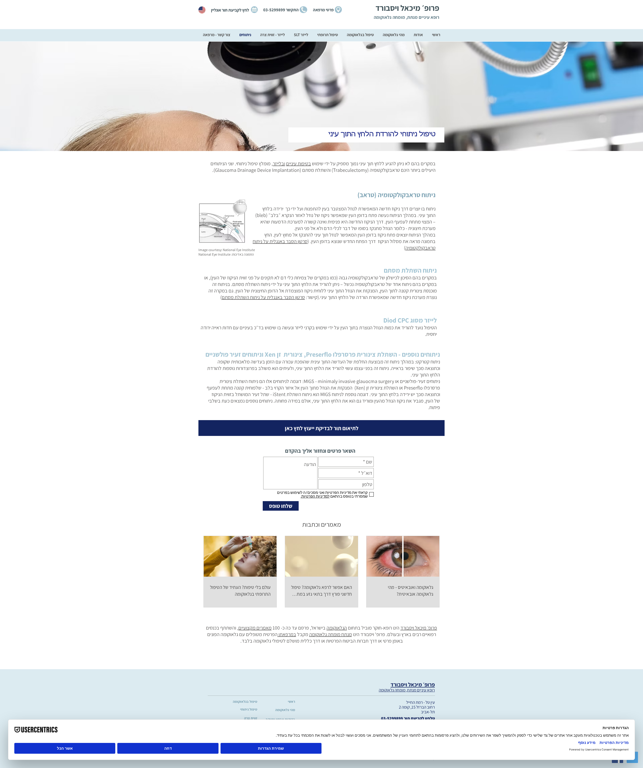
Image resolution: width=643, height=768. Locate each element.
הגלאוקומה (337, 628)
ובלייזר (279, 163)
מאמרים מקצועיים (255, 628)
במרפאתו (287, 634)
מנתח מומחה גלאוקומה (330, 634)
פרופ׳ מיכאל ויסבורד (418, 628)
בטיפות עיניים (298, 163)
